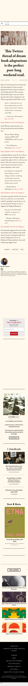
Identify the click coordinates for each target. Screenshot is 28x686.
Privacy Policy (14, 669)
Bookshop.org (10, 677)
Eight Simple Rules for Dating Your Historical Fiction (14, 604)
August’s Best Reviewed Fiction (14, 634)
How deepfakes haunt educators (14, 421)
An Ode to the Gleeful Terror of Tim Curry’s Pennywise (14, 589)
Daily (13, 417)
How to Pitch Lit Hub (14, 663)
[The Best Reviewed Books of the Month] (15, 522)
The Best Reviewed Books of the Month (14, 540)
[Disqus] (14, 295)
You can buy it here (11, 276)
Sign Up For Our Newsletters (14, 661)
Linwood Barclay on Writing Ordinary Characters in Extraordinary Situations (14, 480)
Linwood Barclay (14, 484)
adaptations (7, 249)
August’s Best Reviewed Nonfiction (14, 619)
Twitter (22, 249)
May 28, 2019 (9, 119)
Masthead (14, 655)
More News (14, 437)
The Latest (14, 570)
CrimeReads (14, 494)
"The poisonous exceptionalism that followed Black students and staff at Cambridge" (14, 432)
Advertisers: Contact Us (14, 666)
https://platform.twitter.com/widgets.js (12, 122)
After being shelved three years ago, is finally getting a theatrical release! (14, 468)
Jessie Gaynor (5, 80)
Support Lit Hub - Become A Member (14, 672)
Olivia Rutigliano (14, 472)
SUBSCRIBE (14, 333)
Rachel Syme (15, 249)
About (14, 658)
